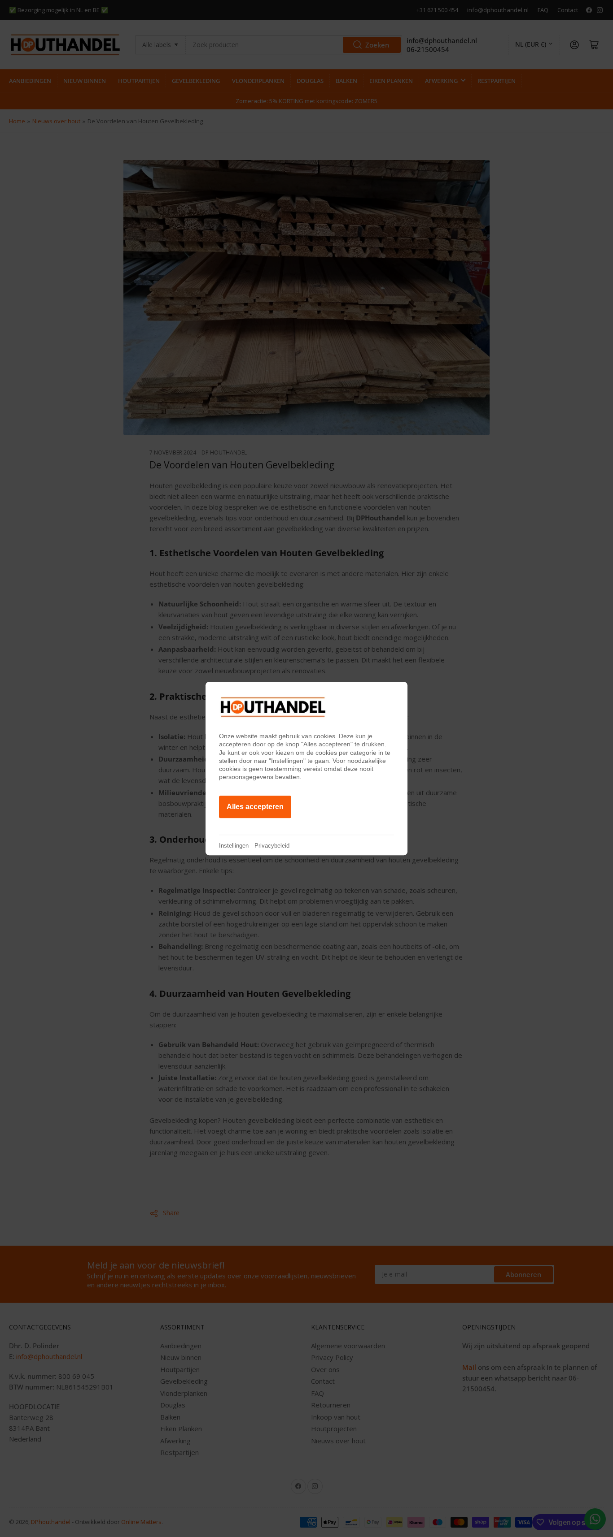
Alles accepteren (255, 806)
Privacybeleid (271, 845)
